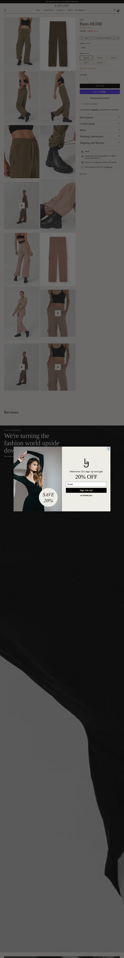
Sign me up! (86, 490)
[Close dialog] (108, 448)
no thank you (86, 495)
